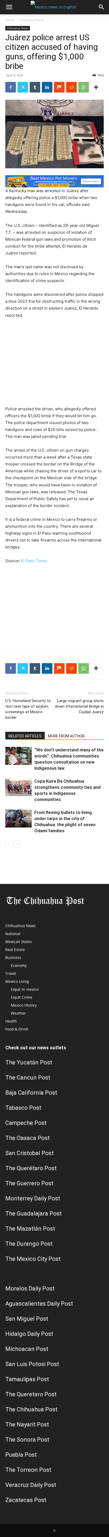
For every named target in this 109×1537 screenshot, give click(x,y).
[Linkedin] (47, 87)
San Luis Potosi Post (32, 1364)
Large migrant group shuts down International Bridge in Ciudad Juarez (79, 706)
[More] (96, 87)
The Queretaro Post (31, 1394)
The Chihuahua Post (31, 1409)
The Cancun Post (27, 1077)
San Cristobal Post (29, 1153)
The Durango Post (29, 1243)
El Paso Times (34, 560)
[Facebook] (10, 87)
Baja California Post (31, 1092)
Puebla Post (21, 1454)
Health (11, 1021)
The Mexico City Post (33, 1259)
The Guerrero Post (29, 1183)
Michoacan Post (26, 1349)
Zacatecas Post (25, 1500)
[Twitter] (22, 87)
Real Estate (15, 949)
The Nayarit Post (27, 1424)
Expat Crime (21, 997)
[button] (9, 7)
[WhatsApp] (83, 87)
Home (9, 19)
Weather (18, 1013)
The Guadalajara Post (33, 1213)
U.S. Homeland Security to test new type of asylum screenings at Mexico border (28, 709)
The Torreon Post (28, 1469)
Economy (19, 965)
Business (13, 957)
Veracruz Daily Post (30, 1485)
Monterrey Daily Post (32, 1198)
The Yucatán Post (28, 1062)
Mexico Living (17, 981)
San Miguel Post (26, 1318)
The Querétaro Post (31, 1168)
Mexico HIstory (24, 1005)
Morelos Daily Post (29, 1288)
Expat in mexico (25, 989)
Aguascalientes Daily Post (39, 1303)
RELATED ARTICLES (25, 736)
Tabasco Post (23, 1107)
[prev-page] (8, 844)
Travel (10, 973)
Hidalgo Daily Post (29, 1334)
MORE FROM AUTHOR (66, 736)
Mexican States (18, 941)
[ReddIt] (71, 87)
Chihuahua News (31, 19)
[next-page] (17, 844)
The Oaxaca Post (27, 1138)
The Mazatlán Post (30, 1228)
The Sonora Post (27, 1439)
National (12, 933)
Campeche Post (26, 1123)
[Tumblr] (35, 87)
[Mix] (59, 87)
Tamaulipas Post (27, 1379)
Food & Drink (16, 1029)
